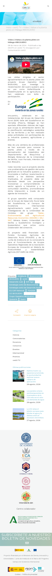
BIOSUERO (14, 279)
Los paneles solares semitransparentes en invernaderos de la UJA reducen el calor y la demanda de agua (35, 395)
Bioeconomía (35, 276)
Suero (23, 299)
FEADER (31, 291)
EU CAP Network (16, 291)
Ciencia (16, 335)
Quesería (13, 299)
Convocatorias (19, 338)
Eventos (16, 349)
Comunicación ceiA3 (17, 50)
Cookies (18, 574)
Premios (16, 357)
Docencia (17, 342)
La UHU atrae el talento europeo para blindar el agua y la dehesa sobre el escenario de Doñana (35, 413)
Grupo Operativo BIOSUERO (21, 296)
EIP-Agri (29, 282)
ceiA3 (24, 279)
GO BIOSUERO (15, 293)
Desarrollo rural (16, 282)
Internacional (18, 353)
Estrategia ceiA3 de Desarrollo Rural (25, 288)
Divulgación (31, 48)
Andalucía (22, 276)
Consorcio (17, 346)
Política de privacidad (29, 574)
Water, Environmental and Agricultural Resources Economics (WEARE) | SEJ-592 (26, 216)
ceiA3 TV (21, 48)
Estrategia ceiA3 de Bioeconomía (23, 285)
